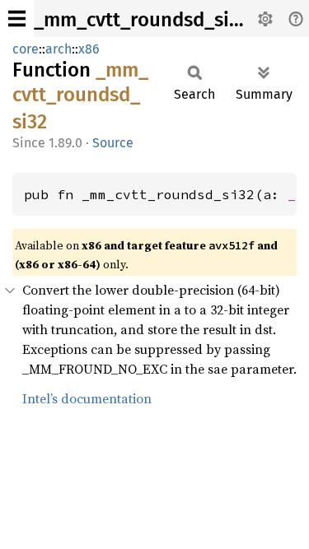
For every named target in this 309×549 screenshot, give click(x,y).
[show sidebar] (17, 18)
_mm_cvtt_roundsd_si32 (141, 19)
